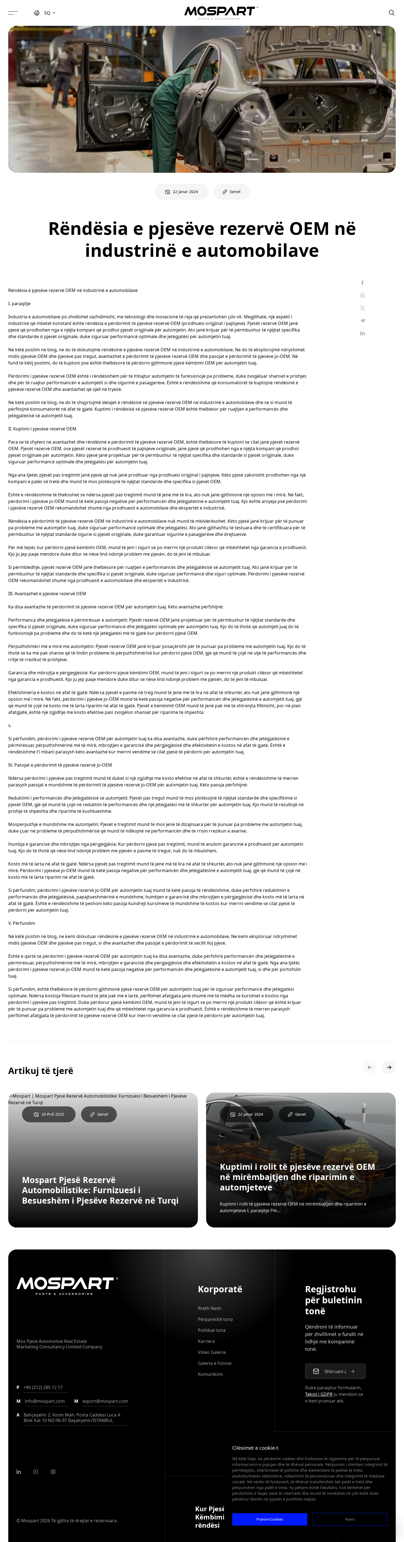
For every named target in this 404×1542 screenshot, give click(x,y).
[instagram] (53, 1471)
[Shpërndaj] (362, 282)
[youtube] (35, 1471)
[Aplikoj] (352, 1371)
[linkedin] (18, 1471)
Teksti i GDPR (319, 1394)
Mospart (30, 1521)
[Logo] (221, 13)
